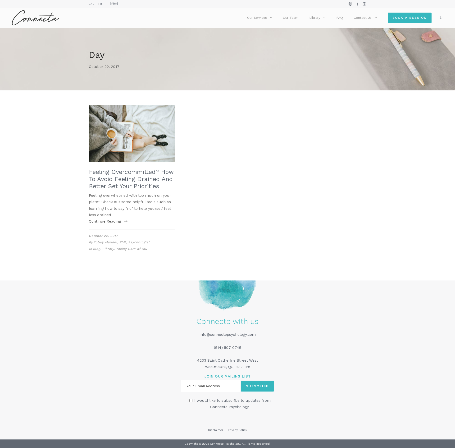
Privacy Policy (237, 430)
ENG (92, 3)
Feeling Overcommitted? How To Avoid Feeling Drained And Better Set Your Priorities (131, 179)
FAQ (339, 17)
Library (314, 17)
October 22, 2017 (103, 236)
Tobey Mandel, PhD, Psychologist (122, 242)
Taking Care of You (131, 249)
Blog (96, 249)
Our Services (257, 17)
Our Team (290, 17)
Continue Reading (105, 221)
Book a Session (409, 17)
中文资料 (112, 3)
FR (100, 3)
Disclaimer (215, 430)
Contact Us (363, 17)
